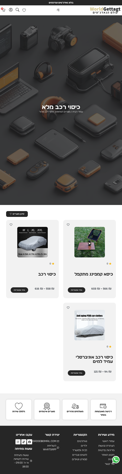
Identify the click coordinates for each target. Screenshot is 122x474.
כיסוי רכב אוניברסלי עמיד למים (94, 359)
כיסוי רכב (47, 274)
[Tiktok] (23, 441)
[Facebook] (29, 441)
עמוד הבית (77, 112)
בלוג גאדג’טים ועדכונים (61, 2)
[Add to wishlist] (68, 224)
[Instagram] (18, 441)
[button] (58, 10)
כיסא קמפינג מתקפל (93, 274)
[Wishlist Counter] (24, 10)
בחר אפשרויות (76, 290)
